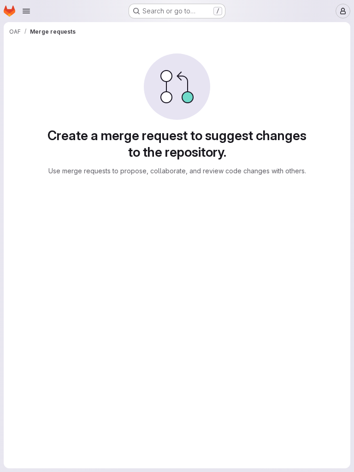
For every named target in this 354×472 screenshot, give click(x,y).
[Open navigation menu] (26, 11)
